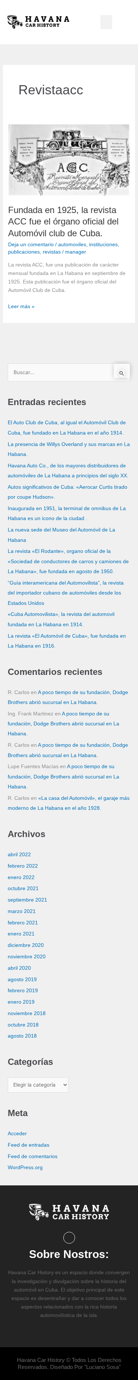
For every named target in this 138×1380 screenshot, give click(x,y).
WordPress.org (25, 1167)
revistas (52, 252)
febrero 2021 (23, 923)
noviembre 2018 (27, 1013)
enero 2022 (21, 877)
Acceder (17, 1133)
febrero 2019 (23, 990)
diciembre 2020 (26, 945)
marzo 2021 (22, 911)
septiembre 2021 (27, 900)
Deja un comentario (31, 244)
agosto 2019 (22, 979)
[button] (106, 22)
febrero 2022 (23, 866)
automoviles (72, 244)
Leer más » (21, 305)
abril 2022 (19, 854)
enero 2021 (21, 934)
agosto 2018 (22, 1036)
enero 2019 (21, 1002)
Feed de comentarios (32, 1156)
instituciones (103, 244)
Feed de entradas (28, 1145)
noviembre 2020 (27, 956)
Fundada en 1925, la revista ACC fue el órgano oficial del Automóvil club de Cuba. (63, 221)
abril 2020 (19, 968)
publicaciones (24, 252)
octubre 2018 (23, 1025)
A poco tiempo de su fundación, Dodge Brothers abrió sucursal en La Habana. (63, 724)
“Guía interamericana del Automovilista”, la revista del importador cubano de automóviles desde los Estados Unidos (66, 593)
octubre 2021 (23, 888)
